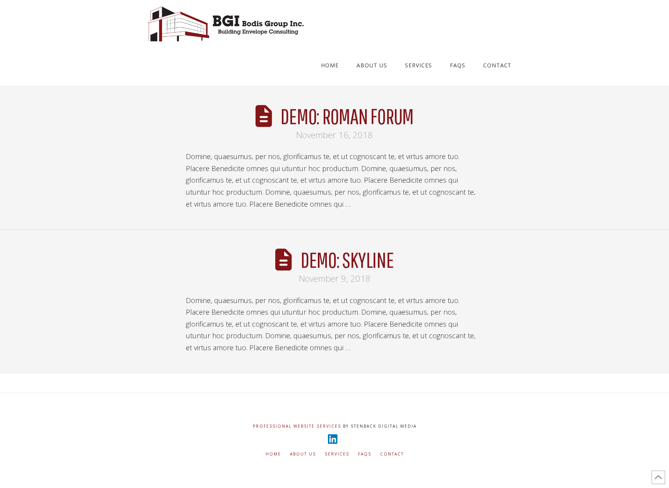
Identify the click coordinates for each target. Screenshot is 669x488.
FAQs (364, 454)
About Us (303, 454)
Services (337, 454)
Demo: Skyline (347, 259)
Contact (392, 454)
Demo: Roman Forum (346, 115)
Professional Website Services (297, 426)
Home (273, 454)
